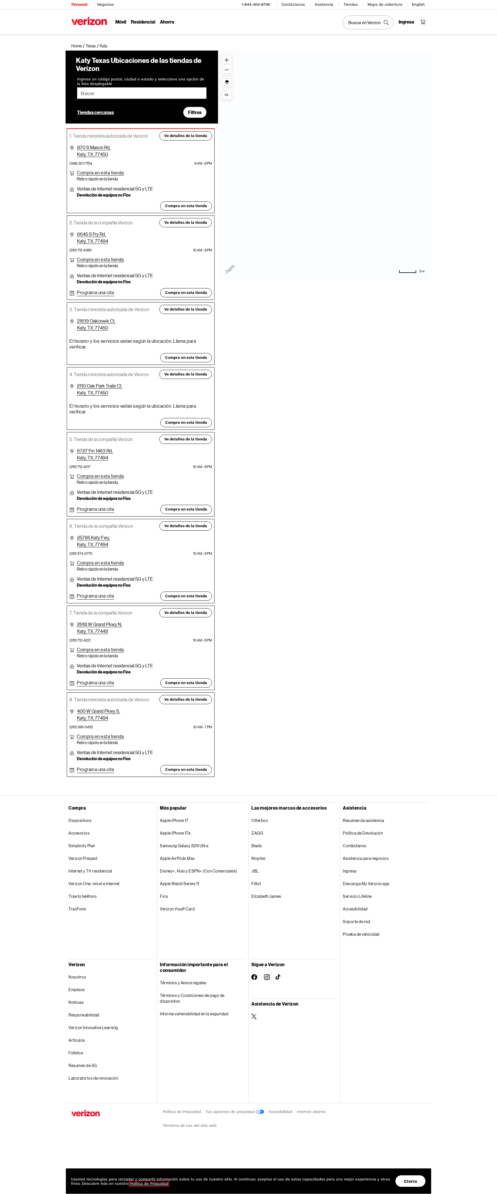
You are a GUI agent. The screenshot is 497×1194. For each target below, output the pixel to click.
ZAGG (257, 833)
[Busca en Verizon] (368, 22)
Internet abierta (311, 1112)
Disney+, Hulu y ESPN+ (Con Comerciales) (198, 870)
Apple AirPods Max (177, 858)
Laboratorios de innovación (93, 1078)
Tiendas (350, 4)
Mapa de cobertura (385, 4)
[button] (104, 46)
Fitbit (256, 883)
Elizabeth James (266, 896)
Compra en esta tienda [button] (186, 206)
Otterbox (259, 820)
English (418, 4)
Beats (256, 845)
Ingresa (350, 870)
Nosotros (77, 977)
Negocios (105, 4)
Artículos (76, 1040)
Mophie (258, 858)
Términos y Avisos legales (183, 982)
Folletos (75, 1052)
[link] (78, 46)
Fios (164, 896)
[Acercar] (226, 59)
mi (226, 94)
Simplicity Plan (81, 845)
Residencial (143, 21)
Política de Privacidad (182, 1112)
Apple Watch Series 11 (179, 883)
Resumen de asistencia (363, 820)
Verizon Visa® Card (177, 908)
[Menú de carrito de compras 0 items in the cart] (422, 22)
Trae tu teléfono (82, 896)
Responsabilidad (84, 1014)
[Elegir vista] (227, 82)
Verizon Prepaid (83, 858)
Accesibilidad (355, 908)
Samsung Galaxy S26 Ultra (184, 845)
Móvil (120, 21)
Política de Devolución (363, 833)
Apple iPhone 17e (175, 833)
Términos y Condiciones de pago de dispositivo (192, 998)
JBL (255, 870)
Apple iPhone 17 (174, 820)
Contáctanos (293, 4)
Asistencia (324, 4)
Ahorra (167, 21)
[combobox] (142, 93)
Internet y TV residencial (90, 870)
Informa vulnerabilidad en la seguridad (194, 1013)
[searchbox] (142, 93)
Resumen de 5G (82, 1065)
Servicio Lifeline (357, 896)
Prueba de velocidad (361, 934)
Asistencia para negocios (366, 858)
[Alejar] (226, 69)
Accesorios (78, 833)
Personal (79, 4)
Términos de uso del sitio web (190, 1125)
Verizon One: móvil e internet (94, 883)
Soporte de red (356, 921)
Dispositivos (79, 820)
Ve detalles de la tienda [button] (185, 136)
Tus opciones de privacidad (231, 1112)
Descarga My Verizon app (366, 883)
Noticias (76, 1002)
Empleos (76, 989)
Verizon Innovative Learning (93, 1027)
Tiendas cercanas (95, 112)
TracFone (77, 908)
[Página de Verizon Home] (89, 21)
